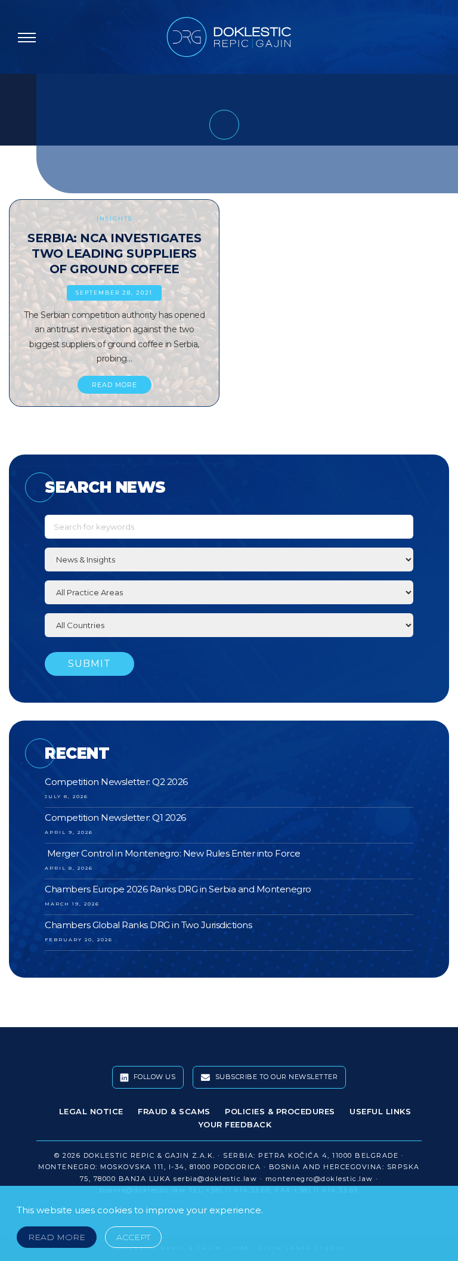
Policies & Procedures (280, 1111)
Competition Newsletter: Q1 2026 (115, 817)
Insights (114, 218)
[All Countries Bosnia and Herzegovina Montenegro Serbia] (229, 625)
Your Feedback (235, 1124)
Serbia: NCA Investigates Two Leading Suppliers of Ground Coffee (114, 253)
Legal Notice (91, 1111)
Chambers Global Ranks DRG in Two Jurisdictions (148, 925)
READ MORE (114, 385)
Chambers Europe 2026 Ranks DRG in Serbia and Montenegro (178, 889)
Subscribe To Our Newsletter (275, 1077)
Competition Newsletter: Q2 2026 (116, 781)
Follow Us (153, 1077)
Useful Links (380, 1111)
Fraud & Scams (174, 1111)
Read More (56, 1237)
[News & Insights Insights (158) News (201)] (229, 559)
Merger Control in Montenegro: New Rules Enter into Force (173, 853)
